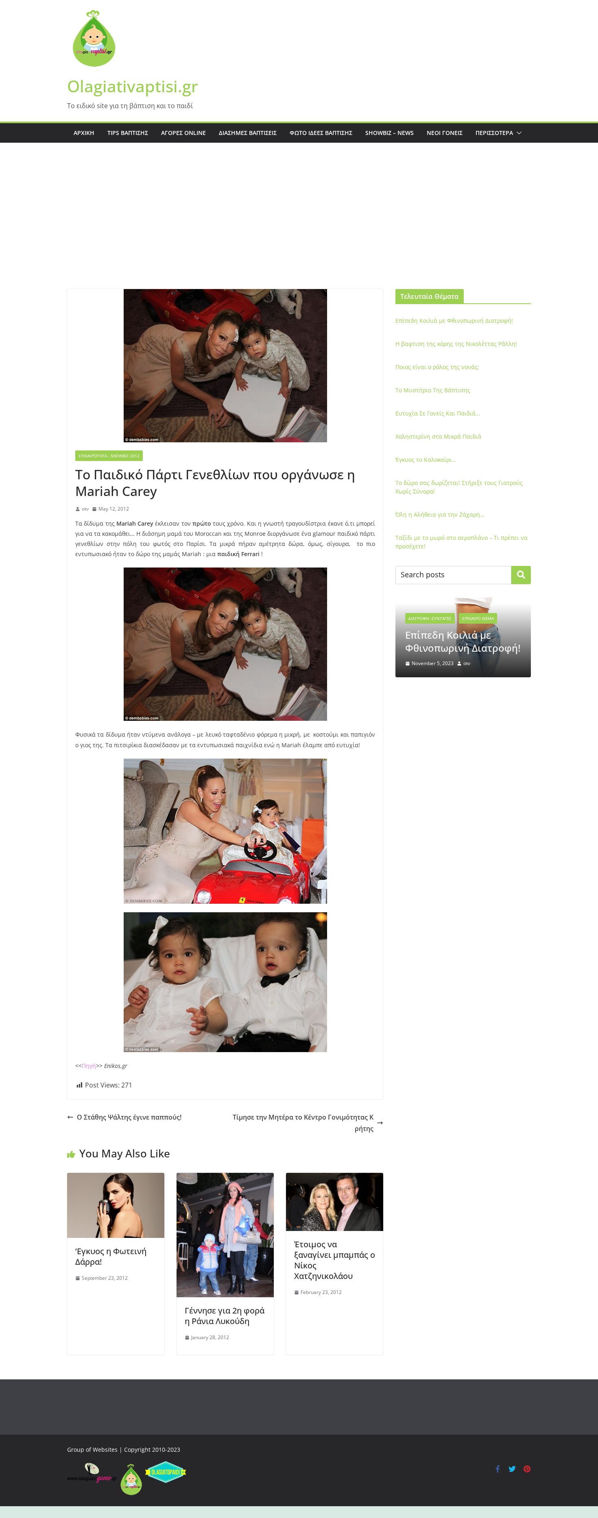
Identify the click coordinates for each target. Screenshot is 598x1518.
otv (85, 508)
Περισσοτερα (494, 133)
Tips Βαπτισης (127, 133)
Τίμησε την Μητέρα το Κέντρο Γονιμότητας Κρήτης (303, 1123)
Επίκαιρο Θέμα (478, 618)
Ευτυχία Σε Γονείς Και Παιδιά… (437, 413)
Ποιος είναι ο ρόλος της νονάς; (437, 367)
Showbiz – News (389, 133)
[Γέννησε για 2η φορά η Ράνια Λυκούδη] (225, 1178)
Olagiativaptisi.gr (132, 86)
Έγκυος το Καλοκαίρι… (425, 459)
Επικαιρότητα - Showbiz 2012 (109, 456)
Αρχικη (84, 133)
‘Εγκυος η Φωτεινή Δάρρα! (110, 1256)
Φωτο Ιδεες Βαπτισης (321, 133)
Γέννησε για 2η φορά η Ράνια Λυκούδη (224, 1316)
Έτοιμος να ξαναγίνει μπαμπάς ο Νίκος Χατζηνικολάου (334, 1260)
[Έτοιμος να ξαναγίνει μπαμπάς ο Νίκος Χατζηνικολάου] (334, 1178)
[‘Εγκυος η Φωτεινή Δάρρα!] (115, 1178)
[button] (517, 133)
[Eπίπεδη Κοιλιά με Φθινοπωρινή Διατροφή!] (463, 602)
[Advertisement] (299, 228)
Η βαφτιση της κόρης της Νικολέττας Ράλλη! (456, 344)
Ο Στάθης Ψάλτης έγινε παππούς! (129, 1117)
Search (521, 574)
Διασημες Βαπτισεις (248, 133)
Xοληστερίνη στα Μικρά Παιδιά (438, 436)
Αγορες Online (183, 133)
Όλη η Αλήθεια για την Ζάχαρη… (440, 514)
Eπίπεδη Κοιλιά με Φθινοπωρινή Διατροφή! (454, 320)
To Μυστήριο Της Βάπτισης (432, 390)
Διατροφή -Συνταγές (430, 618)
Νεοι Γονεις (445, 133)
